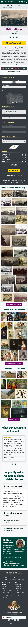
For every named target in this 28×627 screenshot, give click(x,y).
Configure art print (15, 43)
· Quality (17, 590)
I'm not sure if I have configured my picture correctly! (14, 529)
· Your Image (18, 586)
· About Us (4, 597)
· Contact (4, 586)
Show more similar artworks (14, 304)
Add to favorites (21, 68)
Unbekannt (24, 5)
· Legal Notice (5, 588)
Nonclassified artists (15, 5)
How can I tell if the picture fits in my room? (13, 514)
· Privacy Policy (5, 592)
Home (2, 5)
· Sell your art (18, 588)
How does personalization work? (13, 486)
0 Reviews (17, 71)
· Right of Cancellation (7, 594)
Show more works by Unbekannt (14, 363)
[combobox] (14, 87)
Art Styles (8, 5)
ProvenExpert (11, 457)
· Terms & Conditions (6, 590)
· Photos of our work (19, 592)
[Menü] (1, 2)
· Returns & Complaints (7, 596)
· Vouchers (17, 594)
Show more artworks (14, 419)
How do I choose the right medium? (11, 522)
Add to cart (15, 170)
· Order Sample (18, 596)
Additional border (5, 85)
